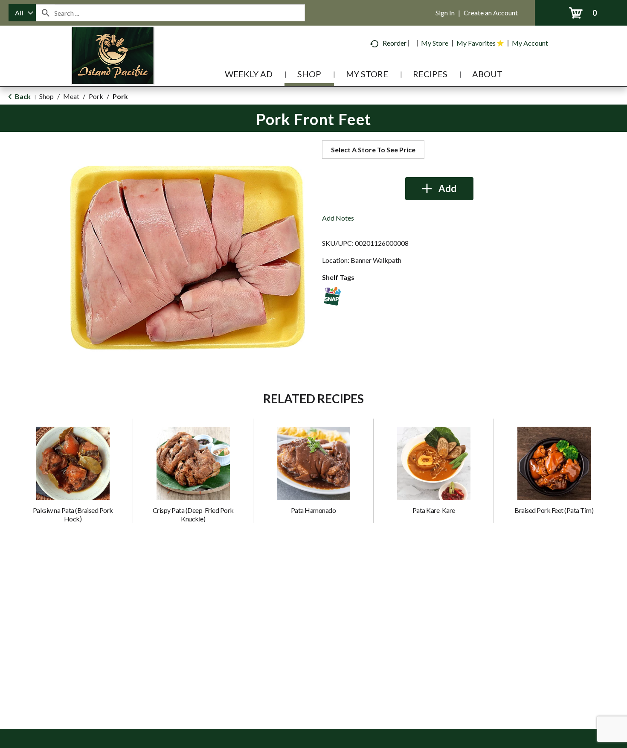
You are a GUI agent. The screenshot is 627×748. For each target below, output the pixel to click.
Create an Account (491, 13)
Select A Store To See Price (373, 150)
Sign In (445, 13)
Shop (46, 96)
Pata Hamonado (313, 510)
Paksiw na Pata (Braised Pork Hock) (73, 514)
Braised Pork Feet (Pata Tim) (553, 510)
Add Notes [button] (338, 218)
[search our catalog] (45, 12)
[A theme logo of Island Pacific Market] (112, 68)
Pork (96, 96)
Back (22, 96)
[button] (439, 188)
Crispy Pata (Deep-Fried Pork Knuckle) (193, 514)
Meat (71, 96)
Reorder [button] (394, 43)
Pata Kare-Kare (433, 510)
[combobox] (22, 12)
